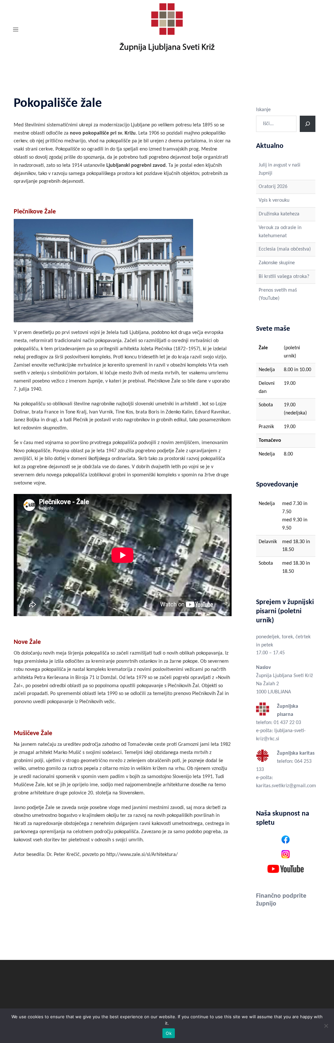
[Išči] (307, 124)
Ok (169, 1033)
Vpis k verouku (274, 200)
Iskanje (263, 109)
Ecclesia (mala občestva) (285, 249)
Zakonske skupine (277, 263)
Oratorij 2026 (273, 186)
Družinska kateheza (279, 214)
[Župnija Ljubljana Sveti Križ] (167, 30)
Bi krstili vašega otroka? (284, 276)
